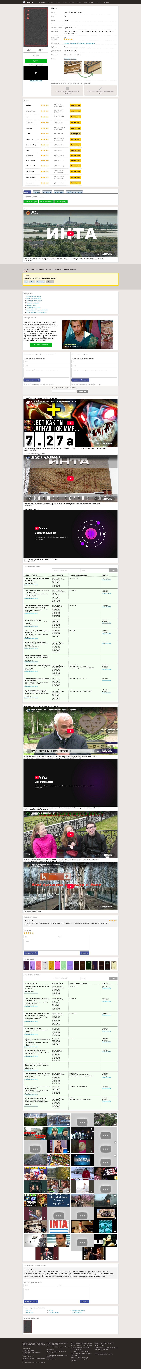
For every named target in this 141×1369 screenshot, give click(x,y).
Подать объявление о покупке (34, 358)
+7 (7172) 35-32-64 (107, 578)
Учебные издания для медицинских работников (57, 1356)
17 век (51, 2)
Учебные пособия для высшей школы (81, 1345)
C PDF (99, 2)
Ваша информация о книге (33, 1282)
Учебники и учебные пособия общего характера (34, 1359)
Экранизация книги (36, 80)
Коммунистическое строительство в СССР (106, 1347)
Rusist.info (29, 2)
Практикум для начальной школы (104, 1343)
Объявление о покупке (33, 296)
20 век (72, 2)
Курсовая (73, 43)
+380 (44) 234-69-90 (107, 590)
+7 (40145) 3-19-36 (106, 691)
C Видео (107, 2)
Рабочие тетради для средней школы (81, 1343)
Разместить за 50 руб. (32, 380)
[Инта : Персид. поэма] (26, 965)
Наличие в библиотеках (34, 301)
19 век (65, 2)
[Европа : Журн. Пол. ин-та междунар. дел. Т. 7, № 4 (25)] (45, 965)
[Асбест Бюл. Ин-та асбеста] (32, 965)
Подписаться (82, 391)
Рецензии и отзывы (32, 303)
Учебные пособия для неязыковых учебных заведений (80, 1348)
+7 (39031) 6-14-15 (107, 678)
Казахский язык (51, 1359)
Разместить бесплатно (80, 380)
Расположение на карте (31, 584)
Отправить (84, 953)
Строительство (54, 1312)
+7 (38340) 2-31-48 (107, 620)
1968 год (28, 1311)
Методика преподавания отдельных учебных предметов (57, 1344)
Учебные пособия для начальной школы (58, 1347)
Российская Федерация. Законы (79, 1351)
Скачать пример (61, 202)
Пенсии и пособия (99, 1352)
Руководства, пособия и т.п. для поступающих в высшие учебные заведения (79, 1358)
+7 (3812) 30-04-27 (106, 668)
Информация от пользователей (36, 310)
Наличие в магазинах (33, 307)
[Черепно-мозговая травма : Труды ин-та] (88, 965)
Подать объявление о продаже (82, 358)
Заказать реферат (31, 202)
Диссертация (90, 43)
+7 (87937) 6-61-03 (107, 642)
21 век (79, 2)
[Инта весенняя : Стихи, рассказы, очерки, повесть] (38, 965)
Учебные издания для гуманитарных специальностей (81, 1354)
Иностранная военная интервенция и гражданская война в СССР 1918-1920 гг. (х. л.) (34, 1344)
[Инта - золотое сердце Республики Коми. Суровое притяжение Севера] (70, 965)
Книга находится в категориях (36, 312)
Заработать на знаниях (74, 192)
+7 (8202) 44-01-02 (106, 632)
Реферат (67, 43)
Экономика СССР (27, 1348)
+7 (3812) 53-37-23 (106, 666)
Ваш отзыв (27, 930)
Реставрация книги (70, 59)
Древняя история (99, 1345)
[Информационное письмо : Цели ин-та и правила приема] (114, 965)
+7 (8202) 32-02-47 (107, 630)
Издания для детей (28, 1356)
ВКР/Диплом (81, 43)
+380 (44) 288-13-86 (107, 591)
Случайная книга (89, 2)
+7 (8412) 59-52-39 (107, 605)
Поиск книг (42, 2)
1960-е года (29, 1312)
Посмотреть (75, 105)
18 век (58, 2)
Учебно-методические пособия (103, 1354)
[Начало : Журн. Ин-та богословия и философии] (107, 965)
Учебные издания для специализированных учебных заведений (31, 1352)
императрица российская (101, 1349)
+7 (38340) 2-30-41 (106, 621)
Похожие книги (31, 305)
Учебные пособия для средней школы (34, 1362)
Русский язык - (51, 1349)
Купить (35, 61)
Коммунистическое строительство (78, 1311)
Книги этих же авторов (34, 298)
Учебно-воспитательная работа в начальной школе (56, 1352)
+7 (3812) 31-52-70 (107, 665)
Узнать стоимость (46, 202)
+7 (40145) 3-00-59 (107, 690)
